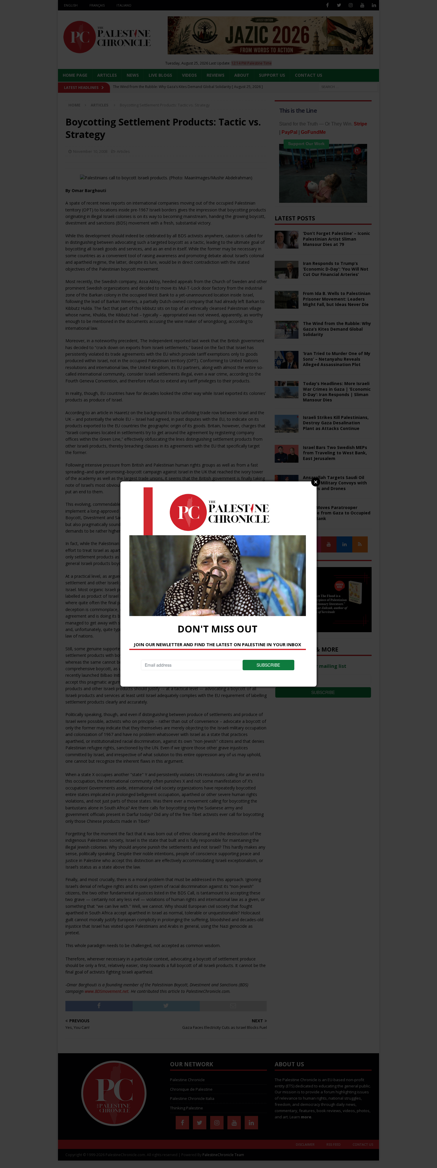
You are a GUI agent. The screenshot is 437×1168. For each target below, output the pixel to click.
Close (315, 482)
